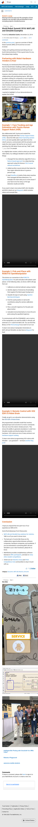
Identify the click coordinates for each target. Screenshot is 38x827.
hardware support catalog (10, 435)
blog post (20, 190)
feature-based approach (15, 161)
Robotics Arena (17, 560)
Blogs (9, 2)
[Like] (26, 568)
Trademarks (14, 806)
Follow (33, 568)
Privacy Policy (24, 806)
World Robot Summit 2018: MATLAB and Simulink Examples (18, 29)
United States (29, 820)
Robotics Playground (10, 757)
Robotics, (21, 571)
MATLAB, (16, 571)
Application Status (19, 809)
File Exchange (19, 6)
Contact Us (5, 811)
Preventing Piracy (7, 809)
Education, (10, 571)
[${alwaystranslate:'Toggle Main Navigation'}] (35, 2)
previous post (10, 42)
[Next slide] (34, 7)
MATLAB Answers (7, 6)
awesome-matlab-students (12, 763)
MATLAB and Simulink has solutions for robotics (19, 534)
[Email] (25, 575)
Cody (27, 6)
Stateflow (14, 175)
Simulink (26, 571)
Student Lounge (7, 16)
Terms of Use (30, 809)
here (24, 774)
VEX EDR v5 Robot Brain (12, 419)
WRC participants (16, 555)
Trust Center (5, 806)
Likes (24, 38)
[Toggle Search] (31, 2)
